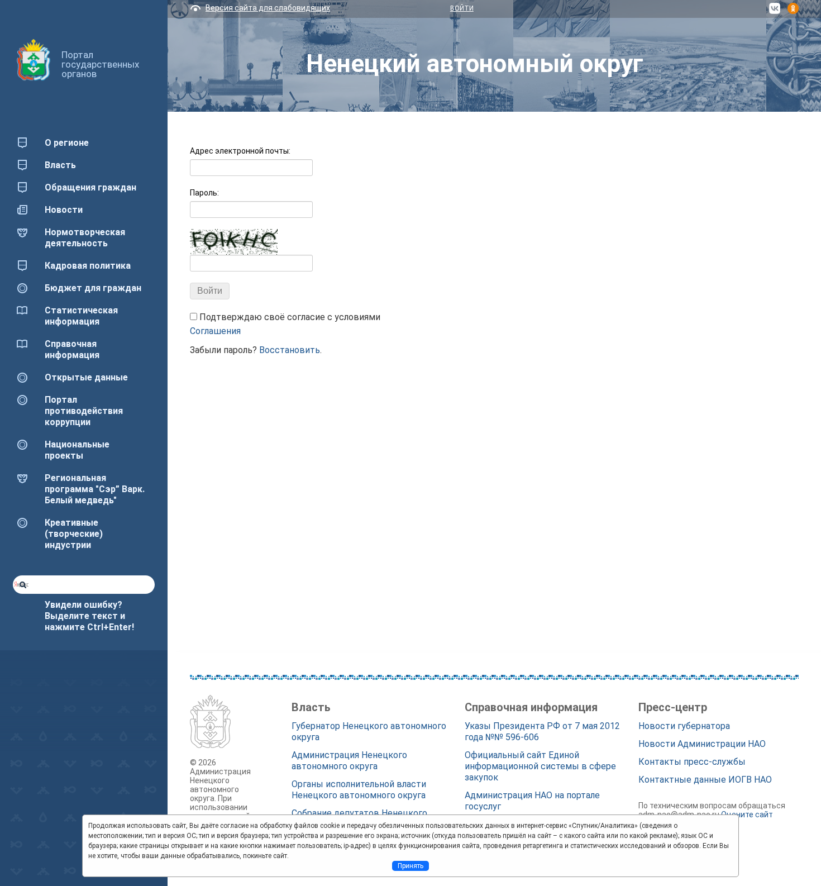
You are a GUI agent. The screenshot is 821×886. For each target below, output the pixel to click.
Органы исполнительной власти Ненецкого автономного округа (359, 790)
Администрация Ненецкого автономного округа (349, 760)
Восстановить (289, 350)
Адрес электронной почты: (240, 150)
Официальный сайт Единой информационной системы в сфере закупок (540, 766)
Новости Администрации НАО (702, 744)
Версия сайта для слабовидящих (268, 7)
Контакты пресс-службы (692, 761)
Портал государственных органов (100, 64)
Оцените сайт (747, 814)
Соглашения (215, 331)
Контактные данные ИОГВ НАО (705, 779)
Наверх (24, 856)
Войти (462, 8)
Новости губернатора (684, 726)
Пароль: (204, 192)
